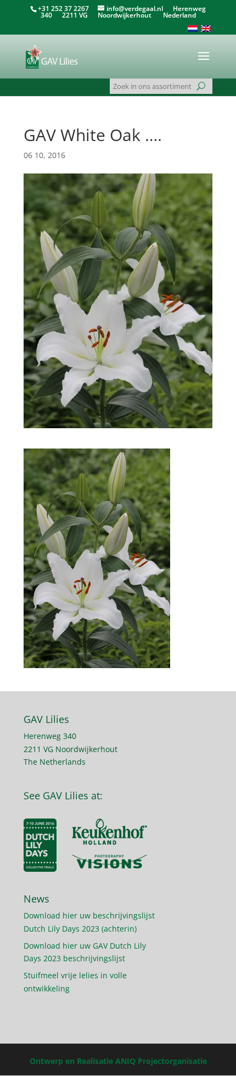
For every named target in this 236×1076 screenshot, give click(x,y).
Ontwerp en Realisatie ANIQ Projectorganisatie (118, 1061)
